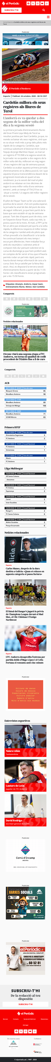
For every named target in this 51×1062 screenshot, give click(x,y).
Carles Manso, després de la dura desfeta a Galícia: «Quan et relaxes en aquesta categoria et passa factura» (25, 571)
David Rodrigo (14, 820)
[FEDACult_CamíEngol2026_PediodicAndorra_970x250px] (25, 44)
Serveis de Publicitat (30, 1019)
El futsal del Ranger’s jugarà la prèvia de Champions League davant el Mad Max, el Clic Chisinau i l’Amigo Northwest (25, 615)
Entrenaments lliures (15, 286)
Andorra (27, 284)
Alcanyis (19, 284)
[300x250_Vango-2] (25, 918)
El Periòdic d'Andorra (20, 88)
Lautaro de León (15, 785)
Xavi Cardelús (39, 286)
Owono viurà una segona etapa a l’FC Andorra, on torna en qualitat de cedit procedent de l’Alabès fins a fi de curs (24, 356)
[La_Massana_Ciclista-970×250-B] (25, 316)
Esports (10, 22)
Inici (4, 22)
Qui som (5, 1019)
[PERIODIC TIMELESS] (25, 871)
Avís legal (25, 1025)
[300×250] (25, 710)
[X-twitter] (33, 3)
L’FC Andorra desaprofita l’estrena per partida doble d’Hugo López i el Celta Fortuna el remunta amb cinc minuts (25, 659)
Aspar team (37, 284)
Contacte (15, 1019)
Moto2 (29, 286)
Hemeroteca (44, 1019)
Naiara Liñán (13, 751)
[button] (43, 10)
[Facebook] (28, 3)
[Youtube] (42, 3)
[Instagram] (38, 3)
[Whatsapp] (47, 3)
